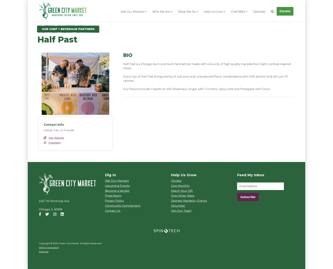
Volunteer (178, 205)
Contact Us (112, 210)
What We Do (187, 11)
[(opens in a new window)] (166, 230)
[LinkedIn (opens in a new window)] (62, 214)
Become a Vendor (117, 191)
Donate (285, 11)
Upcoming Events (117, 185)
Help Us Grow (214, 11)
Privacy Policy (114, 200)
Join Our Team (181, 210)
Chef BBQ (238, 11)
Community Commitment (122, 205)
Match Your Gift (182, 191)
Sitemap (44, 251)
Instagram (54, 142)
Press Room (113, 195)
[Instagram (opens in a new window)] (55, 214)
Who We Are (161, 11)
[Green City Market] (67, 184)
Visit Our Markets (133, 11)
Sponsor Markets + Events (189, 200)
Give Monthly (180, 185)
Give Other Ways (182, 195)
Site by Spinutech (49, 247)
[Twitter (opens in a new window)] (47, 214)
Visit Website (56, 137)
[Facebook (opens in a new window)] (40, 214)
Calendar (259, 11)
